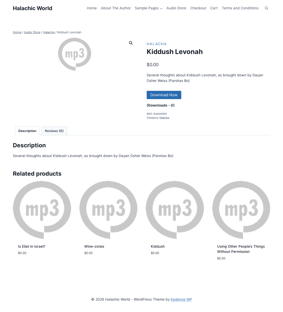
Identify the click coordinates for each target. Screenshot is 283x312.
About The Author (116, 8)
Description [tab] (27, 131)
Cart (214, 8)
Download (27, 264)
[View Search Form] (266, 8)
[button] (131, 43)
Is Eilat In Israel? (31, 246)
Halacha (157, 44)
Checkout (198, 8)
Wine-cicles (94, 246)
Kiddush (158, 246)
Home (92, 8)
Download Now (164, 95)
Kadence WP (181, 299)
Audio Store (176, 8)
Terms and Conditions (240, 8)
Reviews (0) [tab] (54, 131)
